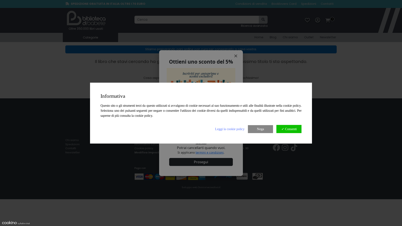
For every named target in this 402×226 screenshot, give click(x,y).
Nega (260, 129)
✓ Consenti (289, 129)
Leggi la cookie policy (230, 129)
